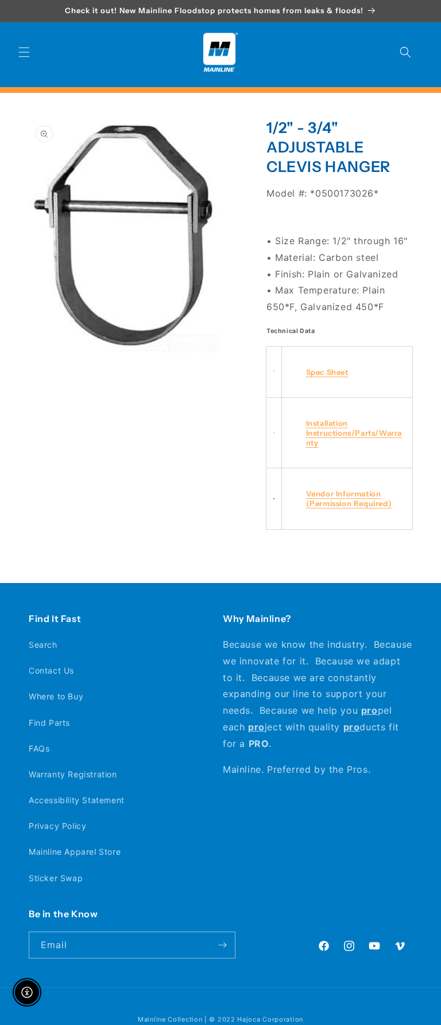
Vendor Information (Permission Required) (349, 498)
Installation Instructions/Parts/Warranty (354, 432)
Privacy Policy (57, 826)
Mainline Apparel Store (75, 851)
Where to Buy (56, 696)
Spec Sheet (327, 372)
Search (43, 645)
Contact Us (51, 670)
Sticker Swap (56, 878)
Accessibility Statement (77, 800)
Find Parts (49, 722)
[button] (24, 52)
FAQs (39, 748)
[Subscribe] (222, 945)
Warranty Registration (73, 774)
